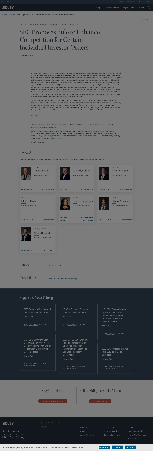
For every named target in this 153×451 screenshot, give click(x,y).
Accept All (130, 447)
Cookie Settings (104, 447)
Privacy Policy (20, 449)
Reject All (117, 447)
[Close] (150, 447)
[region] (76, 447)
